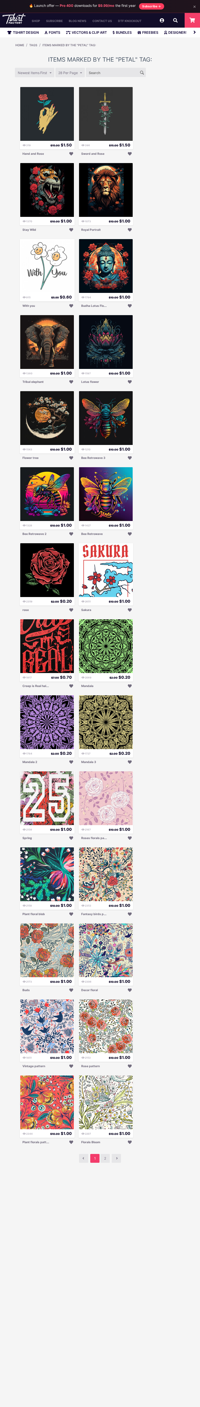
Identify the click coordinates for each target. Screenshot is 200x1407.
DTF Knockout (129, 21)
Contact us (102, 21)
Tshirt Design (26, 32)
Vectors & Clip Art (89, 32)
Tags (33, 45)
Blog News (77, 21)
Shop (36, 21)
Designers (178, 32)
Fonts (54, 32)
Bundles (124, 32)
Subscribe (54, 21)
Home (19, 45)
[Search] (142, 72)
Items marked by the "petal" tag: (69, 45)
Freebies (150, 32)
